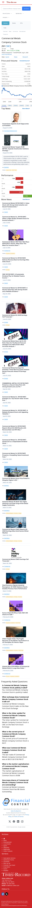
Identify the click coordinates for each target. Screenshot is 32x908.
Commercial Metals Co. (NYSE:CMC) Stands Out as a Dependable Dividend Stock (14, 441)
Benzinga (6, 322)
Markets (5, 23)
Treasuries (5, 34)
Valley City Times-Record (13, 901)
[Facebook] (14, 822)
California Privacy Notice (22, 902)
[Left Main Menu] (3, 2)
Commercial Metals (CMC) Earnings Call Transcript (15, 560)
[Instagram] (22, 822)
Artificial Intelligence (9, 513)
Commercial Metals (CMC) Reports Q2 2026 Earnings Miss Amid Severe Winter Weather (15, 531)
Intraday (4, 105)
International (22, 31)
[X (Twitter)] (10, 822)
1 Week (9, 105)
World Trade (14, 170)
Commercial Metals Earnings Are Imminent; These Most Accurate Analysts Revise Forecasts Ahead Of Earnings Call (15, 370)
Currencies (15, 31)
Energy (20, 513)
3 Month (22, 105)
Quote (7, 57)
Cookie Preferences (5, 904)
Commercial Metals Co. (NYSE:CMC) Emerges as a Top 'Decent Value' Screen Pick (15, 398)
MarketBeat (6, 167)
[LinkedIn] (18, 822)
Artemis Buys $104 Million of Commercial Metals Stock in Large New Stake (15, 667)
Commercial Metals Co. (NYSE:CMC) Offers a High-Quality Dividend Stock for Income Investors (15, 218)
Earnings (7, 269)
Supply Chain (8, 170)
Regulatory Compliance (10, 253)
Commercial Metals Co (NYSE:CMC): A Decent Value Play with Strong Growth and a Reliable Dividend (14, 289)
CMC (8, 46)
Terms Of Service (18, 816)
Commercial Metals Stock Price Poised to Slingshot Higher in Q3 (15, 479)
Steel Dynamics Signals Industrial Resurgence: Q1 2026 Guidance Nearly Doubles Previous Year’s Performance (14, 587)
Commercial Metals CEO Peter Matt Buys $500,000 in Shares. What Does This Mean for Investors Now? (15, 243)
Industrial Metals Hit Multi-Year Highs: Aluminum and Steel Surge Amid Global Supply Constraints (15, 503)
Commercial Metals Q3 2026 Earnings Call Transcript (14, 316)
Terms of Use (8, 902)
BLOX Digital (24, 905)
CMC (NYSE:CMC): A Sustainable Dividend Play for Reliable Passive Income (13, 276)
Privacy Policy (14, 902)
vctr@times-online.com (12, 885)
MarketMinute (6, 510)
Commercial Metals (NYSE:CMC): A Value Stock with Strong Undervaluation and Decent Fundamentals (15, 205)
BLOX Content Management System (13, 905)
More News (25, 108)
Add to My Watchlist (7, 54)
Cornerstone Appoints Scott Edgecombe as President (15, 124)
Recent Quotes (6, 13)
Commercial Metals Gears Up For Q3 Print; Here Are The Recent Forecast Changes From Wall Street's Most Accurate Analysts (14, 343)
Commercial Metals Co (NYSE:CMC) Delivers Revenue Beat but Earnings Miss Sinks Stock (15, 259)
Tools (4, 27)
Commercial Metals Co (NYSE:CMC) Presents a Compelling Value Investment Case (15, 455)
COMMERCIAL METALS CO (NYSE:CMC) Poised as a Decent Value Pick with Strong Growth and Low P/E (15, 385)
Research (25, 57)
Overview (5, 31)
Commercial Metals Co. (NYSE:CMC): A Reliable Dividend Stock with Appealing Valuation (15, 412)
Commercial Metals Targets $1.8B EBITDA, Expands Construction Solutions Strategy (15, 148)
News (10, 31)
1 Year (27, 105)
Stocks (14, 23)
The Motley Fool (7, 250)
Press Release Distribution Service (10, 130)
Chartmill (6, 212)
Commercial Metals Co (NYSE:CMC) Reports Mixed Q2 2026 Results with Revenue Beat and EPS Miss (14, 428)
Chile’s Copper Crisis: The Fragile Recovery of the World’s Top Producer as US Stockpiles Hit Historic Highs (15, 640)
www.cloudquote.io (16, 811)
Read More (26, 199)
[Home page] (16, 874)
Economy (16, 513)
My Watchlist (19, 13)
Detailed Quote (24, 61)
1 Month (16, 105)
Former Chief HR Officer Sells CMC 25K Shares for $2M (15, 613)
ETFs (21, 23)
